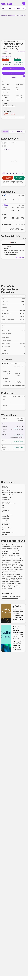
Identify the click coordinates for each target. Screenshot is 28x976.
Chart (12, 131)
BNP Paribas (8, 53)
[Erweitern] (23, 73)
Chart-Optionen (6, 149)
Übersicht (5, 131)
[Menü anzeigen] (3, 8)
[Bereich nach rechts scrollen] (24, 131)
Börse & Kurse (4, 15)
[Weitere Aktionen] (25, 427)
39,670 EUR (6, 60)
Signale (14, 77)
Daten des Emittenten (19, 117)
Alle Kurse (20, 131)
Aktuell (9, 8)
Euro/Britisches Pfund (9, 106)
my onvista (17, 8)
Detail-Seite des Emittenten (10, 598)
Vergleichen (12, 73)
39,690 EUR (17, 60)
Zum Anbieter (19, 257)
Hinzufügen (13, 69)
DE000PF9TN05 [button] (21, 51)
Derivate (10, 15)
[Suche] (23, 8)
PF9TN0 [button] (6, 51)
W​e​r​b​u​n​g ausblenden (19, 27)
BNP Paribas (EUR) (6, 56)
